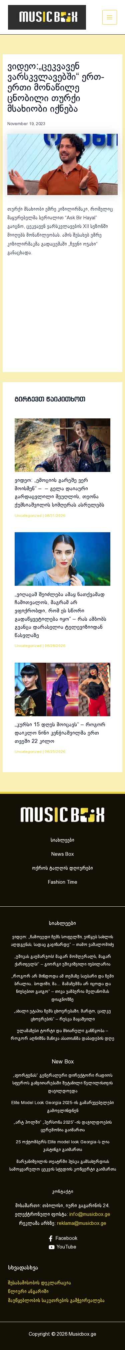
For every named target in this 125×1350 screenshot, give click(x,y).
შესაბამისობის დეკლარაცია (40, 1283)
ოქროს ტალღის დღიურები (62, 868)
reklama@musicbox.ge (81, 1223)
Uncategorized (28, 516)
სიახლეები (62, 840)
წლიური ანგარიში (29, 1291)
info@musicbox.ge (89, 1214)
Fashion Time (62, 882)
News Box (62, 854)
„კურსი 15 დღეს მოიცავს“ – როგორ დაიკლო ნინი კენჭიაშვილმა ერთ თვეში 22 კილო (60, 733)
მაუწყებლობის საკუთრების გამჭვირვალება (56, 1300)
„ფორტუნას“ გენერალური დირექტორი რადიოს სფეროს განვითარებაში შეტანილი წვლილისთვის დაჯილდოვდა (62, 1083)
